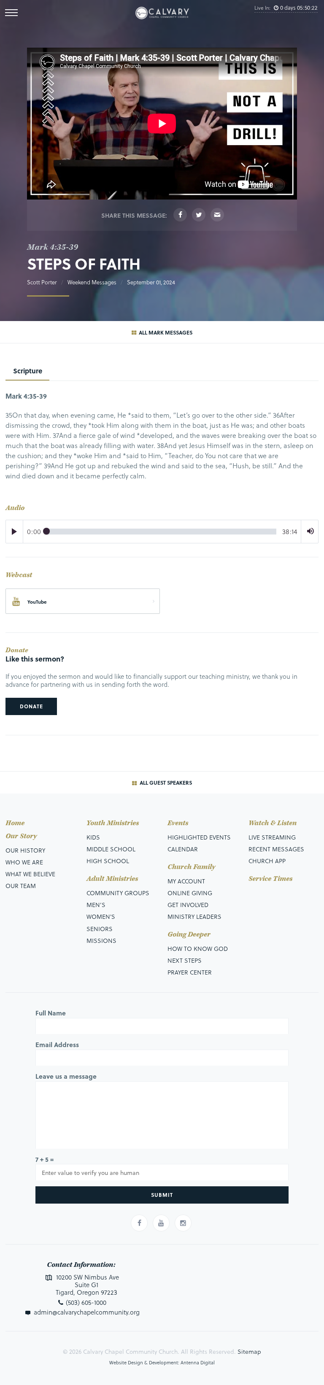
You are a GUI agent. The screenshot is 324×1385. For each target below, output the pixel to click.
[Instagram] (183, 1223)
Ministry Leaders (194, 916)
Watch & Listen (272, 823)
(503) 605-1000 (86, 1302)
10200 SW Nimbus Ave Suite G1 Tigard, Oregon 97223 (86, 1284)
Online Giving (189, 892)
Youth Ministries (112, 823)
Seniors (99, 928)
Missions (101, 940)
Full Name (50, 1013)
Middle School (110, 849)
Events (177, 823)
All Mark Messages (165, 332)
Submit (162, 1195)
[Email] (217, 214)
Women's (100, 916)
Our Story (21, 836)
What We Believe (30, 873)
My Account (186, 881)
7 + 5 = (44, 1159)
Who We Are (24, 862)
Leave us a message (66, 1076)
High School (107, 860)
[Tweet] (198, 214)
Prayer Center (189, 972)
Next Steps (184, 960)
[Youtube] (161, 1223)
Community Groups (117, 892)
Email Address (57, 1044)
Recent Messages (276, 849)
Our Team (20, 885)
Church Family (191, 867)
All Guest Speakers (165, 782)
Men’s (95, 904)
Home (14, 823)
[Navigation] (11, 12)
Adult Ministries (112, 879)
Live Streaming (272, 837)
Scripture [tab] (27, 370)
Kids (93, 837)
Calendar (182, 849)
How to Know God (197, 948)
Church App (267, 860)
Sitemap (249, 1351)
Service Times (270, 879)
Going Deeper (189, 934)
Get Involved (187, 904)
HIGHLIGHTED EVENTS (199, 837)
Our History (25, 850)
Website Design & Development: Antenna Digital (162, 1362)
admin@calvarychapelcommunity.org (87, 1312)
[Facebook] (180, 214)
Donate (31, 706)
